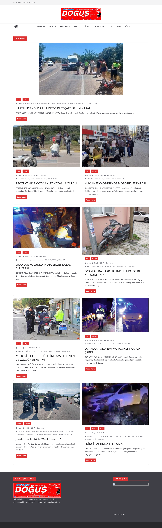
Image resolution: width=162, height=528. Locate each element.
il (64, 431)
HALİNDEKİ (100, 267)
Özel (36, 435)
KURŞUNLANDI (110, 267)
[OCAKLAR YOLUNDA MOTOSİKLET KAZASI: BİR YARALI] (46, 227)
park (133, 267)
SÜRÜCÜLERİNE (67, 351)
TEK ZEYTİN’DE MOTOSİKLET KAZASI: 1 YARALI (46, 183)
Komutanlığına (20, 435)
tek (45, 179)
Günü (112, 436)
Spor (110, 26)
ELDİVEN (27, 351)
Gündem (52, 26)
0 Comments (43, 104)
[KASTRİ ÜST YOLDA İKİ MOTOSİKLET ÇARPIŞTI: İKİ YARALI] (81, 69)
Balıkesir (39, 431)
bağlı (33, 431)
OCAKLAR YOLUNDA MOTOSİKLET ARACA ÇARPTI (112, 350)
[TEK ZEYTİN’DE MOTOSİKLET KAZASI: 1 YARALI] (46, 146)
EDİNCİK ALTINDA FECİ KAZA (104, 444)
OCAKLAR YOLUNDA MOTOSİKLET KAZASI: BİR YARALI (44, 266)
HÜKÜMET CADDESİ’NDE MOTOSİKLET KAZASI (115, 183)
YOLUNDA (61, 260)
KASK (50, 351)
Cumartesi (89, 436)
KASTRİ (72, 104)
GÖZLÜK (39, 351)
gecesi (102, 436)
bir (18, 260)
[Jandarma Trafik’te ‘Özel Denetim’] (46, 401)
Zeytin (55, 179)
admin (20, 104)
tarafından (47, 435)
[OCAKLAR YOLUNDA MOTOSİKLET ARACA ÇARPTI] (115, 315)
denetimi (20, 351)
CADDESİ (89, 179)
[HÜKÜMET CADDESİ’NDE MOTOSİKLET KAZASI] (115, 146)
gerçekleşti (54, 431)
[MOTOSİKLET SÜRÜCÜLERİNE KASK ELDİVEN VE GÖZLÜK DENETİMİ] (46, 319)
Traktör (66, 435)
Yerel (118, 26)
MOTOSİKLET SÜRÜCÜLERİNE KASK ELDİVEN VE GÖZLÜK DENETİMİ (45, 358)
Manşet (77, 26)
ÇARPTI (94, 344)
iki (68, 104)
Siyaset (87, 26)
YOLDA (96, 104)
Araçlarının (21, 431)
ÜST (85, 104)
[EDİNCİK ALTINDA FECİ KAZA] (115, 404)
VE (74, 351)
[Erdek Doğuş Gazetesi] (16, 26)
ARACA (88, 344)
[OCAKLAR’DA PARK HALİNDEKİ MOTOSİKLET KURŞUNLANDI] (115, 231)
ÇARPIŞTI (53, 104)
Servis (41, 435)
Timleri (55, 435)
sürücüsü (88, 439)
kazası (32, 179)
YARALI (90, 104)
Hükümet (107, 179)
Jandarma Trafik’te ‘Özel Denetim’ (38, 439)
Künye (127, 26)
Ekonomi (41, 26)
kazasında (123, 436)
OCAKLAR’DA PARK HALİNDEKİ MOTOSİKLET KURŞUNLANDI (114, 273)
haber (64, 104)
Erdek (18, 99)
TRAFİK (60, 435)
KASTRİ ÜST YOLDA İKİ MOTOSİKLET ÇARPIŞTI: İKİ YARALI (53, 108)
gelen (107, 436)
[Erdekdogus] (37, 484)
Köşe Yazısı (65, 26)
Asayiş (28, 431)
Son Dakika (99, 26)
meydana (131, 436)
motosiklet (79, 104)
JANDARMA (70, 431)
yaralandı (101, 439)
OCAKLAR (48, 260)
